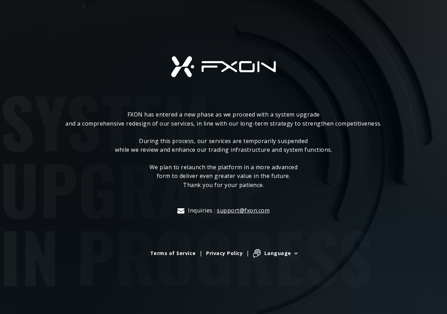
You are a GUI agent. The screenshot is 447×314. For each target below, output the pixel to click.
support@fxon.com (243, 210)
